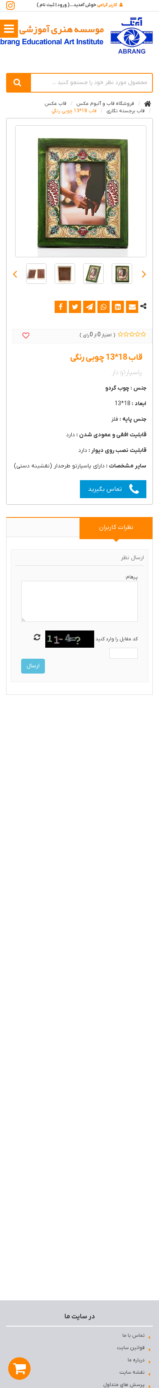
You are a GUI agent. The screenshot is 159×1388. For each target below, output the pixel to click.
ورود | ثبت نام (53, 5)
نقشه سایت (132, 1372)
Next (15, 273)
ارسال (33, 666)
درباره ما (136, 1360)
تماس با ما (133, 1335)
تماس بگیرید (105, 489)
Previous (144, 273)
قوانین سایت (131, 1348)
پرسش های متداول (124, 1384)
